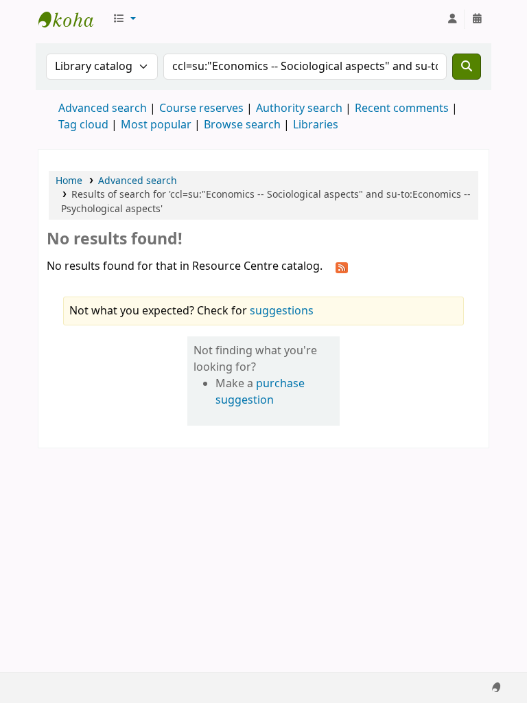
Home (69, 181)
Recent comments (402, 108)
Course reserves (201, 108)
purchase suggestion (260, 392)
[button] (124, 19)
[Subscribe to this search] (341, 267)
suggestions (282, 311)
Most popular (156, 125)
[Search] (466, 67)
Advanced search (102, 108)
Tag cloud (83, 125)
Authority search (299, 108)
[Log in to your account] (452, 19)
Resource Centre (72, 19)
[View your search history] (477, 19)
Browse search (242, 125)
